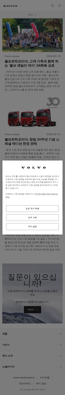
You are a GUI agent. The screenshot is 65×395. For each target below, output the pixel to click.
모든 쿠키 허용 (32, 208)
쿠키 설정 (32, 226)
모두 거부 (32, 217)
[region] (32, 197)
